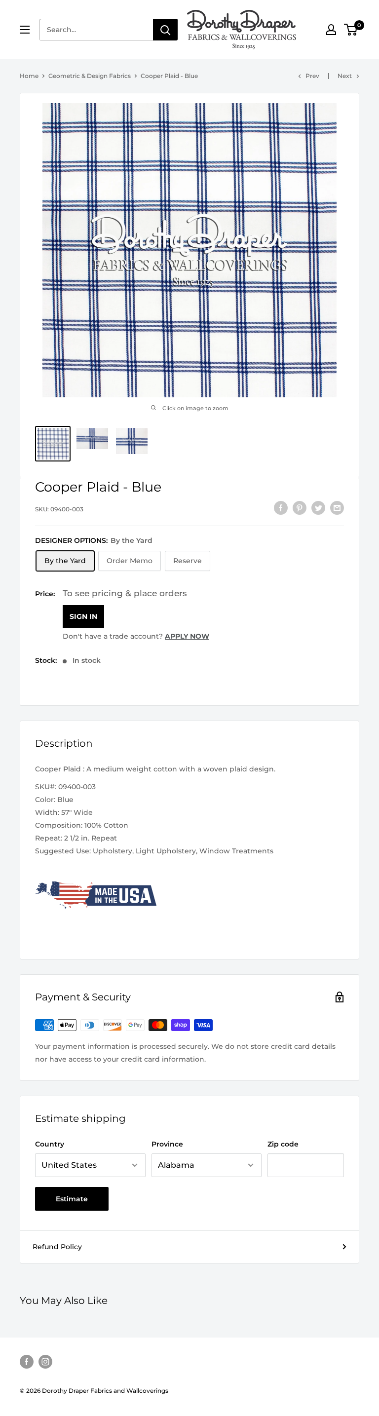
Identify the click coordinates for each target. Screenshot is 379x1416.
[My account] (331, 29)
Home (29, 75)
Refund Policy (57, 1246)
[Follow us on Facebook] (27, 1362)
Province (167, 1144)
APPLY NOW (187, 636)
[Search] (165, 29)
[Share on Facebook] (281, 508)
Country (49, 1144)
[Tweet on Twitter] (318, 508)
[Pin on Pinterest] (299, 508)
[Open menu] (25, 30)
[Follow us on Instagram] (45, 1362)
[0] (351, 30)
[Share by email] (337, 508)
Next (345, 75)
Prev (312, 75)
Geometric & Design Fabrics (89, 75)
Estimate (72, 1198)
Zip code (283, 1144)
